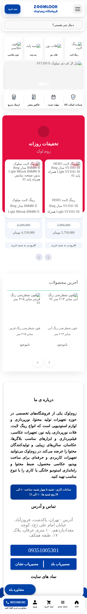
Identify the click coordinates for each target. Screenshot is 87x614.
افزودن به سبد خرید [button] (63, 245)
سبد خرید (12, 9)
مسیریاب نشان (27, 564)
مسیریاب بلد (60, 564)
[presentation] (48, 257)
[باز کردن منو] (77, 9)
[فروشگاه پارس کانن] (45, 9)
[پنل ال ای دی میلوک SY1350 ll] (43, 75)
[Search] (10, 25)
